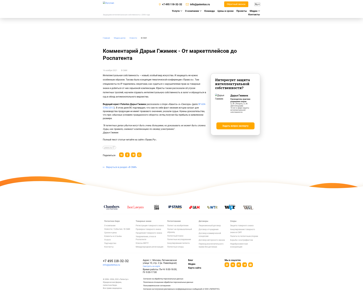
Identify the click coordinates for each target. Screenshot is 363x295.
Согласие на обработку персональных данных (163, 279)
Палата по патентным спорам (244, 236)
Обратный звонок (236, 4)
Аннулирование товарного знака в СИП (242, 230)
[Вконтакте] (233, 264)
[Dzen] (250, 264)
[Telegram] (244, 264)
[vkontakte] (121, 154)
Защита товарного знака (242, 225)
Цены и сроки (226, 11)
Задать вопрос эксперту (235, 126)
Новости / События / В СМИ (117, 229)
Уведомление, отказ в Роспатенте (146, 238)
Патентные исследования (179, 239)
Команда (209, 11)
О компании (192, 11)
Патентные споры (175, 247)
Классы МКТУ (142, 243)
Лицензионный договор (210, 225)
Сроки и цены (110, 232)
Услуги (107, 240)
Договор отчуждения (209, 229)
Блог (190, 260)
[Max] (227, 264)
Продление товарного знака (149, 233)
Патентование (174, 221)
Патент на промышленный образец (179, 230)
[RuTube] (239, 264)
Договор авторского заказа (212, 240)
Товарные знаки (143, 221)
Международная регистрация (149, 247)
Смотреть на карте (151, 266)
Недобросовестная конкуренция (239, 245)
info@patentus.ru (111, 265)
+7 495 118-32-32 (116, 261)
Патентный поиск (175, 236)
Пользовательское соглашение (156, 286)
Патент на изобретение (177, 225)
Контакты (254, 14)
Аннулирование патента (178, 243)
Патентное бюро (112, 221)
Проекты (241, 11)
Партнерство (110, 243)
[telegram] (133, 154)
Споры (233, 221)
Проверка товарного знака (148, 229)
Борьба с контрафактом (241, 240)
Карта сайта (194, 267)
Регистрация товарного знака (150, 225)
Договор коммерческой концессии (210, 234)
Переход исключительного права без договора (211, 245)
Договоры (203, 221)
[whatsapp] (139, 154)
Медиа (253, 11)
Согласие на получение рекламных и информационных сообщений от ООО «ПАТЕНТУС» (181, 289)
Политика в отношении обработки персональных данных (168, 282)
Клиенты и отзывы (113, 236)
